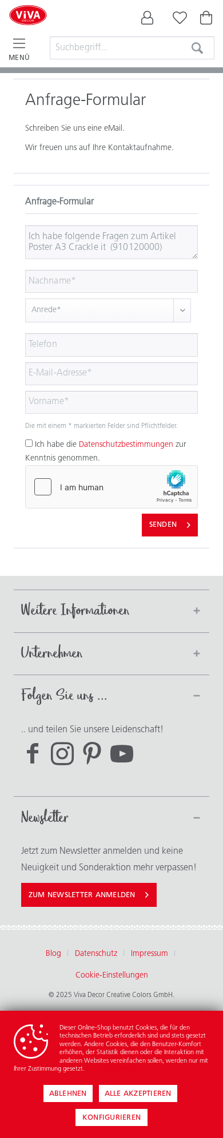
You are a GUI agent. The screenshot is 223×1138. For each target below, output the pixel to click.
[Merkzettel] (177, 20)
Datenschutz (96, 954)
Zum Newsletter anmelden (82, 895)
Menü (19, 58)
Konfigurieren (111, 1117)
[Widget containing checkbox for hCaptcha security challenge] (111, 487)
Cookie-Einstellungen (111, 975)
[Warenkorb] (207, 20)
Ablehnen (68, 1093)
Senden (163, 524)
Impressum (149, 954)
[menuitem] (147, 20)
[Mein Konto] (147, 20)
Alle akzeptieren (138, 1093)
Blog (53, 954)
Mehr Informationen (113, 1069)
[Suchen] (197, 48)
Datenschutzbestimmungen (126, 445)
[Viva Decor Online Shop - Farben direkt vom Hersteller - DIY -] (28, 30)
